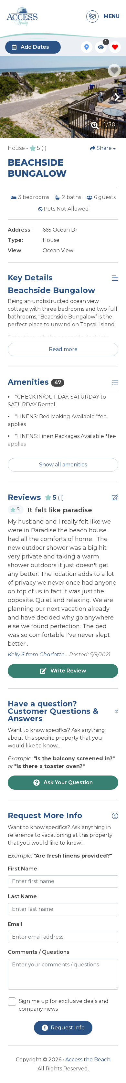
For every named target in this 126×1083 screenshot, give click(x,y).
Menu (112, 16)
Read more (63, 349)
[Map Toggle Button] (86, 47)
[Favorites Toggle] (115, 47)
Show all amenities (63, 465)
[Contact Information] (92, 16)
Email (15, 924)
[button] (9, 97)
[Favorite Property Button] (114, 70)
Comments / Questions (38, 952)
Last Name (22, 896)
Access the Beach (87, 1060)
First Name (22, 869)
